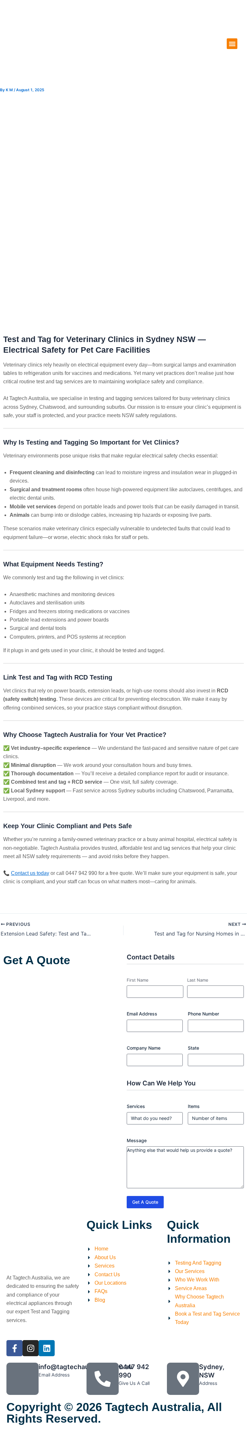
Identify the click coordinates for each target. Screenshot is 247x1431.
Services (136, 1106)
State (193, 1048)
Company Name (143, 1048)
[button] (232, 43)
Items (194, 1106)
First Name (138, 980)
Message (137, 1140)
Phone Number (203, 1013)
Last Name (197, 980)
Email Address (142, 1013)
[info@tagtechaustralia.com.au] (22, 1379)
